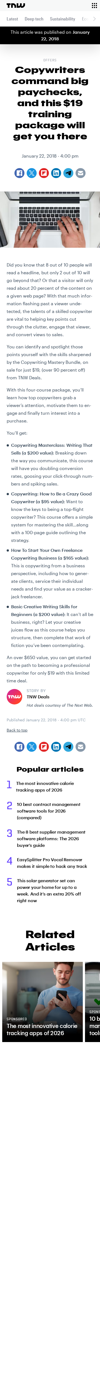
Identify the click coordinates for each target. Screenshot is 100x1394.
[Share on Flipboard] (44, 747)
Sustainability (62, 18)
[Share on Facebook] (19, 747)
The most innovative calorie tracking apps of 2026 (45, 786)
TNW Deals (38, 696)
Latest (12, 18)
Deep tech (34, 18)
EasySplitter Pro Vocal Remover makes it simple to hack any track (52, 863)
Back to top (17, 730)
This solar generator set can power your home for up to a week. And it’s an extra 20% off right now (49, 890)
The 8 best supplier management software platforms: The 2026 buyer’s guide (51, 838)
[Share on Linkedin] (56, 747)
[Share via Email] (81, 747)
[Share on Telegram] (68, 747)
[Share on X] (32, 747)
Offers (50, 60)
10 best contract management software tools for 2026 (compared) (49, 811)
